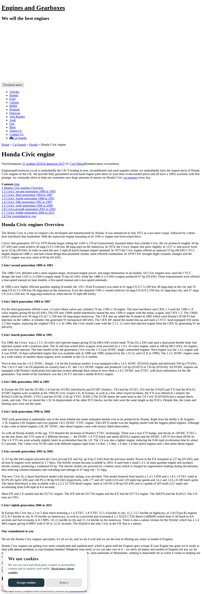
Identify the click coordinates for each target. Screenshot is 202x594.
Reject (64, 582)
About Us (15, 130)
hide (17, 184)
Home (5, 144)
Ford (12, 99)
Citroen (14, 102)
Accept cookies (26, 582)
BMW (13, 106)
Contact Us (16, 134)
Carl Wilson (77, 163)
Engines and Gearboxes (33, 7)
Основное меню (12, 84)
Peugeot (14, 109)
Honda (13, 95)
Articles (14, 91)
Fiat (11, 123)
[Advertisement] (101, 52)
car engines (130, 177)
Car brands (20, 138)
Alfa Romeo (17, 116)
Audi (12, 120)
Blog (12, 127)
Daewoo (14, 113)
